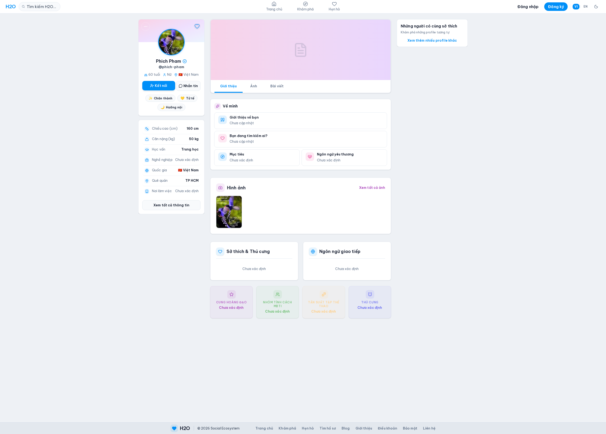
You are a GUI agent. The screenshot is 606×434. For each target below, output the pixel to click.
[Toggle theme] (596, 6)
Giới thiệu (228, 86)
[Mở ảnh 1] (229, 212)
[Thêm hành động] (145, 26)
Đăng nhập (528, 6)
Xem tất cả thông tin (171, 205)
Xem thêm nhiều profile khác (432, 40)
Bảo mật (410, 428)
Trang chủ (264, 428)
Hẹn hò (308, 428)
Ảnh (253, 86)
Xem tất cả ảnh (372, 188)
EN (586, 6)
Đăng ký (556, 6)
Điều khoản (387, 428)
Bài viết (277, 86)
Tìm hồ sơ (328, 428)
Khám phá (287, 428)
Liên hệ (429, 428)
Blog (346, 428)
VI (576, 6)
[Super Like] (197, 26)
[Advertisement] (300, 366)
